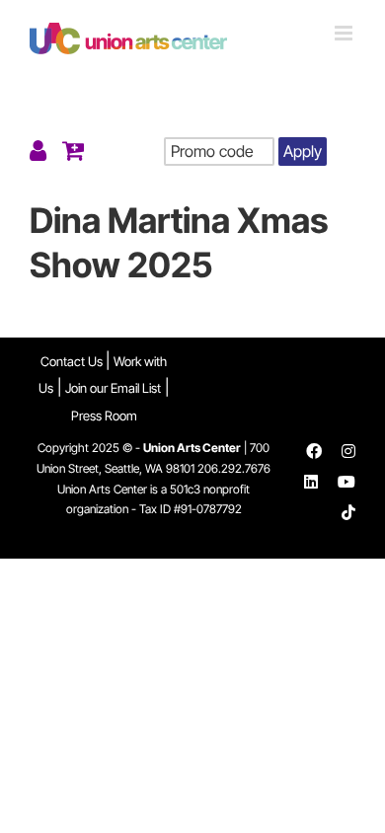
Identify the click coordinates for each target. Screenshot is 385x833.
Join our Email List (113, 388)
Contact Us (73, 361)
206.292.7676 (233, 468)
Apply (302, 151)
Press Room (104, 415)
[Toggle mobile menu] (345, 33)
